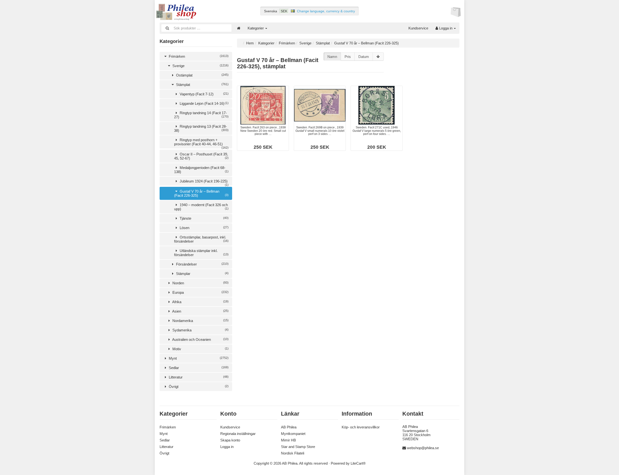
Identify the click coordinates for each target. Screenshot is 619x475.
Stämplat (201, 85)
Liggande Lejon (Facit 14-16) (203, 103)
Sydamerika (199, 330)
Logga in (445, 28)
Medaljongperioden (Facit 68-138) (201, 170)
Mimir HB (288, 440)
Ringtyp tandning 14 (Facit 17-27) (201, 115)
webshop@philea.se (423, 448)
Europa (199, 292)
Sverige (199, 66)
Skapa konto (230, 440)
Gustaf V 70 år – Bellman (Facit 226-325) (201, 193)
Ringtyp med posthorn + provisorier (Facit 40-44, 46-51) (201, 143)
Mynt (198, 358)
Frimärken (198, 56)
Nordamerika (199, 321)
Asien (199, 311)
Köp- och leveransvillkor (361, 427)
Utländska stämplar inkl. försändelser (201, 253)
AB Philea (288, 427)
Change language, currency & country (326, 11)
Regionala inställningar (238, 434)
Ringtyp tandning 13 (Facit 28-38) (201, 128)
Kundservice (418, 28)
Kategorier (256, 28)
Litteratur (198, 377)
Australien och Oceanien (199, 339)
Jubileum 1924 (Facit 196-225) (203, 182)
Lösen (203, 228)
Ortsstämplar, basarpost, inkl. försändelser (201, 239)
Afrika (199, 302)
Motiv (199, 349)
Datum (363, 57)
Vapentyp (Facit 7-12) (203, 94)
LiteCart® (358, 463)
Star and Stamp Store (298, 447)
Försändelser (201, 264)
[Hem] (238, 28)
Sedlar (198, 368)
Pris (348, 57)
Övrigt (198, 386)
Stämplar (201, 274)
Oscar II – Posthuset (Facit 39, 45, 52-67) (201, 156)
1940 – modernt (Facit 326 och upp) (201, 207)
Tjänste (203, 218)
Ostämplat (201, 75)
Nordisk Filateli (292, 453)
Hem (250, 43)
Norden (199, 283)
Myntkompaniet (293, 434)
